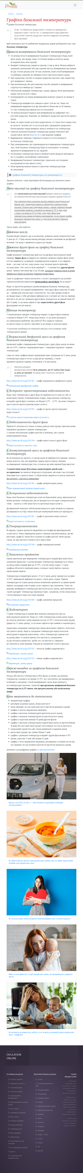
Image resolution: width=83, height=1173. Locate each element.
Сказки (40, 1079)
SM (39, 1147)
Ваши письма (14, 1137)
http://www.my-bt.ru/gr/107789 (20, 599)
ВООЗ (67, 196)
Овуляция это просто (17, 1083)
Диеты (40, 1118)
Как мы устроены (16, 1125)
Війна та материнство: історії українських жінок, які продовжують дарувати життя (40, 975)
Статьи (40, 1139)
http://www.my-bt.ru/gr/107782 (20, 380)
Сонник (40, 1102)
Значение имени (43, 1090)
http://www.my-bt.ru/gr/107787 (20, 516)
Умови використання (70, 1075)
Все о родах (14, 1109)
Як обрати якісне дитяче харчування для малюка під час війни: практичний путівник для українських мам (41, 861)
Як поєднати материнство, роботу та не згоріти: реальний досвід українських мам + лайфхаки (41, 1033)
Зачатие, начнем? (16, 1079)
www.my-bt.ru (36, 134)
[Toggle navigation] (75, 5)
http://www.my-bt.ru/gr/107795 (20, 409)
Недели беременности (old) (44, 1084)
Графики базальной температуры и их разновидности (37, 175)
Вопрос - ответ (43, 1134)
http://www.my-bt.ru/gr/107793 (20, 648)
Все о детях (14, 1117)
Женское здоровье (17, 1121)
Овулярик (41, 1130)
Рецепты (41, 1122)
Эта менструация (16, 1087)
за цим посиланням (45, 749)
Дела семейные (15, 1133)
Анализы (41, 1114)
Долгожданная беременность (14, 1097)
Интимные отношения (18, 1113)
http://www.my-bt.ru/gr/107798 (20, 544)
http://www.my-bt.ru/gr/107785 (20, 483)
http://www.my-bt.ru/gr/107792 (20, 658)
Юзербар (41, 1126)
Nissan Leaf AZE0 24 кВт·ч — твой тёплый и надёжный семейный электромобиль (36, 803)
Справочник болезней (45, 1110)
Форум (40, 1143)
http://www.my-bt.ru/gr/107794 (20, 440)
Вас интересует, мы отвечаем (16, 1142)
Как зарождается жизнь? (19, 1147)
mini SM (40, 1151)
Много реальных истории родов (18, 1103)
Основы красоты (16, 1129)
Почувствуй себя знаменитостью (15, 1157)
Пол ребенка (42, 1094)
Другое (12, 1152)
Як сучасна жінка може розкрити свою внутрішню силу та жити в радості (40, 918)
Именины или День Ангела (47, 1106)
